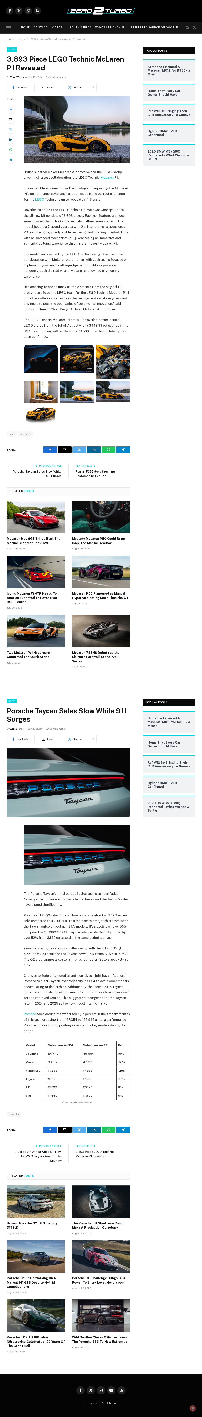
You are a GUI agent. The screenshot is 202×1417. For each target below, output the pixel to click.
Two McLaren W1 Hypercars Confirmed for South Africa (28, 655)
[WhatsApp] (11, 150)
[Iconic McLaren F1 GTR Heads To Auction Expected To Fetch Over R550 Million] (36, 572)
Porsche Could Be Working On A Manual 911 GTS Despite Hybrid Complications (31, 1282)
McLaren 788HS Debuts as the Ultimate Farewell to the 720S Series (96, 657)
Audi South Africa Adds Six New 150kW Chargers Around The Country (38, 1156)
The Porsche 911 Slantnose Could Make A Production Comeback (97, 1225)
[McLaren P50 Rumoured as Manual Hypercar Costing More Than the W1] (101, 572)
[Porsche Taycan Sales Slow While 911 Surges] (68, 816)
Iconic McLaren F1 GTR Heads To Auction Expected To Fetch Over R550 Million (32, 598)
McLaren (107, 177)
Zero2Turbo (17, 77)
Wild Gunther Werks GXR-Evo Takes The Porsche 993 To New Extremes (99, 1339)
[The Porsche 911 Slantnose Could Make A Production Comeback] (101, 1201)
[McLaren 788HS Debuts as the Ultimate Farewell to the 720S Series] (101, 631)
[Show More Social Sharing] (93, 87)
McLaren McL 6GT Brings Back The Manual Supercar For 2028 (33, 541)
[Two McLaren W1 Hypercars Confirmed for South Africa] (36, 631)
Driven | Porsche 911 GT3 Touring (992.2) (32, 1225)
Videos (57, 27)
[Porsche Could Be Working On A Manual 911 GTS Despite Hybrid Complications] (36, 1256)
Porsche (30, 1014)
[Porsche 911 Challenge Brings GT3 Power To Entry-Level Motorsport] (101, 1256)
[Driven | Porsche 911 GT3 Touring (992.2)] (36, 1201)
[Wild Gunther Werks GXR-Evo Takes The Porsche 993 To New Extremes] (101, 1315)
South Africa (80, 27)
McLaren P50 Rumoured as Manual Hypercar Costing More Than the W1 (100, 596)
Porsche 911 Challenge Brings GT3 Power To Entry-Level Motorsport (98, 1280)
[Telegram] (11, 160)
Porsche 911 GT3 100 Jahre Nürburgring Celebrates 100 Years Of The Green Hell (36, 1341)
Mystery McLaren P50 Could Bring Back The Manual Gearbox (98, 541)
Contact (41, 27)
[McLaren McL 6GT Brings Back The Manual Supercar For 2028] (36, 517)
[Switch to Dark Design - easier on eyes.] (194, 27)
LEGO (39, 199)
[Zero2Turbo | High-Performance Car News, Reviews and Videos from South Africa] (101, 11)
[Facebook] (11, 109)
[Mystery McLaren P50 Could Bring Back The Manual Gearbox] (101, 517)
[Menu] (8, 27)
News (11, 49)
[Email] (11, 119)
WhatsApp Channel (110, 27)
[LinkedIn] (11, 140)
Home (25, 27)
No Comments (57, 77)
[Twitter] (11, 129)
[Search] (187, 27)
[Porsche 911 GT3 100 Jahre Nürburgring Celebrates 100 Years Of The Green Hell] (36, 1315)
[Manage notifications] (193, 1408)
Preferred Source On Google (154, 27)
